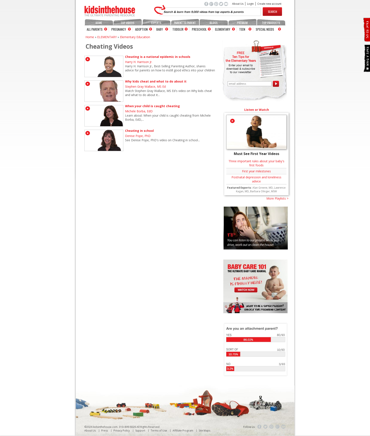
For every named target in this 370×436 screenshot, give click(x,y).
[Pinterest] (271, 427)
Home (98, 22)
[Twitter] (265, 427)
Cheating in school (139, 131)
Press (104, 430)
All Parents (95, 29)
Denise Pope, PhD (138, 136)
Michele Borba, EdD (139, 111)
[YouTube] (283, 427)
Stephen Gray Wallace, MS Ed (145, 86)
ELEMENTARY (107, 37)
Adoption (141, 29)
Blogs (214, 22)
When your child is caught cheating (152, 106)
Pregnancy (118, 29)
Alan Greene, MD (262, 187)
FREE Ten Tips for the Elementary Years (241, 56)
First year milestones (256, 171)
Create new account (269, 4)
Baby (159, 29)
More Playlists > (277, 198)
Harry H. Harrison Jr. (138, 62)
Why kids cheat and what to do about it (155, 81)
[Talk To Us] (366, 40)
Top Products (271, 22)
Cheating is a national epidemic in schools (157, 57)
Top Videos (127, 22)
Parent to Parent (185, 22)
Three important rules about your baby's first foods (256, 163)
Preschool (199, 29)
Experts (156, 22)
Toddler (178, 29)
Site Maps (204, 430)
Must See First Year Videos (256, 153)
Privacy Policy (121, 430)
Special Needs (265, 29)
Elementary (222, 29)
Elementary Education (135, 37)
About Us (237, 4)
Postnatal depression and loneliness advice (256, 179)
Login (250, 4)
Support (140, 430)
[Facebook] (259, 427)
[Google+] (277, 427)
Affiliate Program (183, 430)
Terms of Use (159, 430)
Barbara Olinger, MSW (263, 191)
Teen (242, 29)
